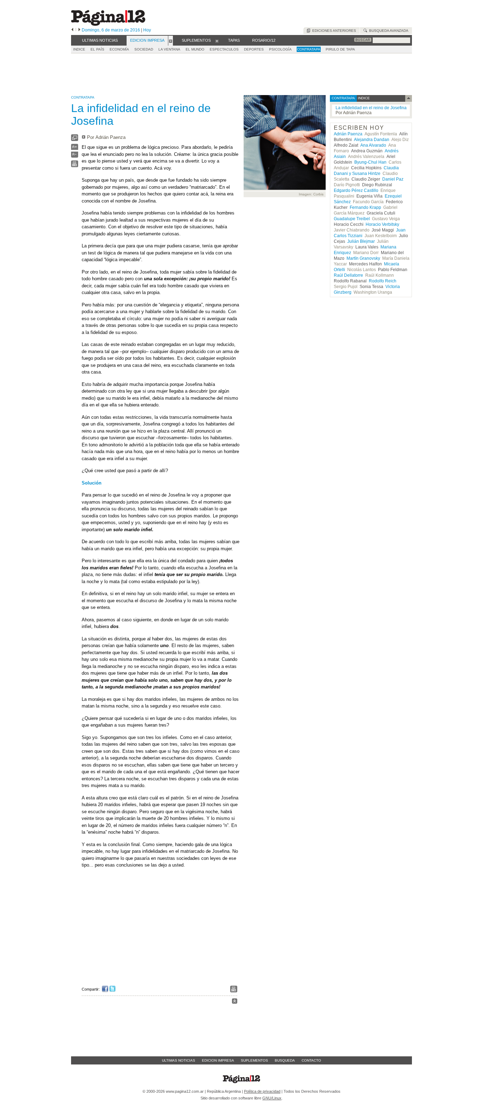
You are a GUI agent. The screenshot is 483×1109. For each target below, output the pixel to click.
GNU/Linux (271, 1098)
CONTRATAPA (308, 49)
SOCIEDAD (143, 49)
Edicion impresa (218, 1060)
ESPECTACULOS (224, 49)
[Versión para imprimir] (74, 165)
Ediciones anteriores (333, 31)
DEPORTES (254, 49)
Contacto (311, 1060)
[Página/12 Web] (108, 24)
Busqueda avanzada (387, 31)
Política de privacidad (262, 1091)
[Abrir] (170, 41)
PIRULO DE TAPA (340, 49)
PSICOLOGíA (280, 49)
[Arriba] (234, 1002)
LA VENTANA (169, 49)
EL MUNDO (195, 49)
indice (363, 98)
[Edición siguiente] (79, 30)
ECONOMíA (119, 49)
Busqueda (285, 1060)
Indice (79, 49)
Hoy (147, 30)
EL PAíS (97, 49)
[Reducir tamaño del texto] (74, 156)
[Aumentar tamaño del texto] (74, 148)
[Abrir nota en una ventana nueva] (74, 139)
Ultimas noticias (178, 1060)
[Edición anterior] (72, 30)
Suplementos (254, 1060)
